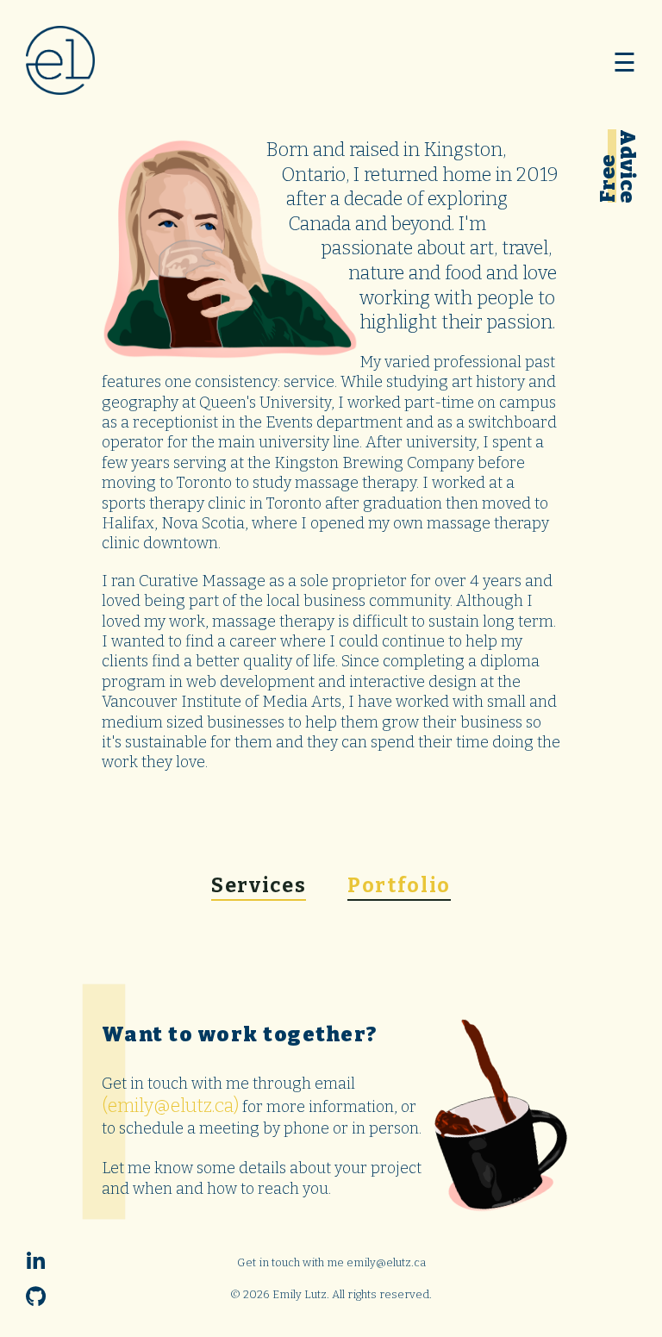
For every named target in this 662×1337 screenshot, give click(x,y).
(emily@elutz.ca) (170, 1105)
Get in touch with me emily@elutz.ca (331, 1262)
